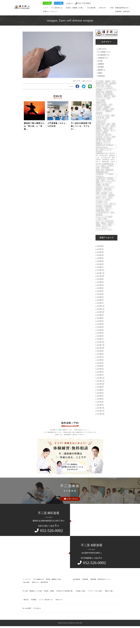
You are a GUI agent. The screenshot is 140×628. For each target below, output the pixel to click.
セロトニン (99, 221)
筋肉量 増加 (100, 210)
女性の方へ (103, 7)
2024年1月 (100, 339)
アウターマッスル (102, 204)
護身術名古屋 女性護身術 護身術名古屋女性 (105, 146)
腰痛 (112, 115)
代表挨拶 (85, 579)
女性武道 (99, 187)
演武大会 (99, 130)
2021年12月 (100, 408)
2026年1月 (100, 267)
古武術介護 (99, 134)
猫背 (113, 137)
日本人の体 (106, 141)
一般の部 (25, 599)
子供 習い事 (100, 117)
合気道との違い (81, 591)
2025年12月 (100, 270)
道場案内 (107, 107)
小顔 (110, 193)
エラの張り (99, 208)
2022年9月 (100, 387)
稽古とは (113, 204)
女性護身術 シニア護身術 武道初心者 (105, 175)
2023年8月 (100, 354)
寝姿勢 (103, 223)
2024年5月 (100, 327)
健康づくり (99, 182)
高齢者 (105, 128)
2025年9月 (100, 279)
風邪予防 (111, 195)
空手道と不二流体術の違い (65, 591)
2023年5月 (100, 363)
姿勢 (112, 109)
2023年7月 (100, 357)
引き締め (99, 107)
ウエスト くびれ (101, 119)
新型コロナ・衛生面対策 (40, 582)
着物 (97, 180)
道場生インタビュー (50, 11)
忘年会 (108, 199)
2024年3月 (100, 333)
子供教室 (33, 599)
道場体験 (99, 90)
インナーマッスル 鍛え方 (104, 87)
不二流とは (37, 608)
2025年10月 (100, 276)
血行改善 (99, 214)
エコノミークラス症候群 (104, 217)
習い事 (98, 141)
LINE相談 (47, 3)
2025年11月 (100, 273)
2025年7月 (100, 285)
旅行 (107, 210)
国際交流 (99, 143)
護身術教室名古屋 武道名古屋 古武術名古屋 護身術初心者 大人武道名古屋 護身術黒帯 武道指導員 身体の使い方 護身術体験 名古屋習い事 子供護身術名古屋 (105, 158)
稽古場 (106, 130)
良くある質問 (27, 608)
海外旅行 (99, 189)
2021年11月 (100, 411)
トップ (45, 7)
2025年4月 (100, 294)
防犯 (108, 124)
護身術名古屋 (100, 139)
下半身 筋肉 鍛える (102, 212)
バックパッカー (109, 187)
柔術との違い (109, 591)
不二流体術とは (57, 7)
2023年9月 (100, 351)
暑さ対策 (105, 185)
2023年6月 (100, 360)
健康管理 (113, 83)
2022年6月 (100, 393)
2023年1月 (100, 375)
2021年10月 (100, 414)
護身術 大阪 (100, 92)
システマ (108, 182)
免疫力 (98, 197)
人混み (110, 197)
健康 (113, 96)
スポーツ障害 (107, 225)
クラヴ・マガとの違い (95, 591)
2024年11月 (100, 309)
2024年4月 (100, 330)
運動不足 (107, 96)
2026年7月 (100, 249)
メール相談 (58, 3)
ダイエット (99, 111)
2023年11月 (100, 345)
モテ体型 (99, 202)
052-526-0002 (78, 3)
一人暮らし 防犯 (101, 219)
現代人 (103, 180)
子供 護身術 (105, 168)
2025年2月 (100, 300)
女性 (113, 81)
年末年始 (99, 137)
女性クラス (59, 599)
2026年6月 (100, 252)
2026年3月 (100, 261)
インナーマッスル (110, 90)
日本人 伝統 (100, 85)
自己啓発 (110, 178)
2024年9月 (100, 315)
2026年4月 (100, 258)
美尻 (107, 117)
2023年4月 (100, 366)
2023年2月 (100, 372)
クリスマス (99, 199)
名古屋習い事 (100, 178)
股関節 (98, 128)
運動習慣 (109, 92)
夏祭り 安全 (100, 170)
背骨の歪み (107, 189)
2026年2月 (100, 264)
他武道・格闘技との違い (75, 7)
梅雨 (113, 124)
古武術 (108, 85)
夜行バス (108, 208)
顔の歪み (99, 206)
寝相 (97, 223)
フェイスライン (101, 229)
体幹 (108, 98)
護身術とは (101, 70)
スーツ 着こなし (102, 227)
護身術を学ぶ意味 (102, 83)
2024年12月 (100, 306)
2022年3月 (100, 402)
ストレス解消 (100, 165)
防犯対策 (99, 113)
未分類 (100, 61)
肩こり (113, 130)
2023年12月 (100, 342)
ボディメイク (100, 98)
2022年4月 (100, 399)
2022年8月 (100, 390)
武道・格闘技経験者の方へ (120, 7)
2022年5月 (100, 396)
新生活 (98, 132)
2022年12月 (100, 378)
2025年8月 (100, 282)
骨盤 (97, 193)
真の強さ (108, 134)
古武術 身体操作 (108, 94)
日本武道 (99, 96)
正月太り (107, 137)
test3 (110, 229)
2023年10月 (100, 348)
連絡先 (100, 73)
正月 (104, 197)
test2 (105, 202)
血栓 (112, 212)
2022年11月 (100, 381)
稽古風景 (101, 67)
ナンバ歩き (111, 180)
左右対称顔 (107, 206)
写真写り (111, 223)
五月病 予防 (109, 221)
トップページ (27, 579)
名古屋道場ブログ (104, 55)
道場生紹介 (101, 76)
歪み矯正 (104, 193)
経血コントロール (105, 149)
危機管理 (108, 111)
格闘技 (105, 132)
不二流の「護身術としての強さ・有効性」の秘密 (38, 591)
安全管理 (99, 151)
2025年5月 (100, 291)
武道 (107, 126)
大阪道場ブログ (103, 58)
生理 (97, 168)
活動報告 (101, 64)
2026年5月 (100, 255)
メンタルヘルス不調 (102, 115)
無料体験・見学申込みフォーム (100, 579)
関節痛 (98, 225)
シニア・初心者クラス (46, 599)
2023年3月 (100, 369)
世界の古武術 (100, 124)
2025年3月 (100, 297)
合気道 (98, 109)
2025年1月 (100, 303)
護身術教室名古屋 (102, 172)
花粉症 (113, 126)
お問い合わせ (102, 49)
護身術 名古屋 (100, 102)
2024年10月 (100, 312)
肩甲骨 (109, 139)
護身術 (108, 81)
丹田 (110, 105)
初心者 (98, 94)
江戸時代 (110, 165)
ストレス (107, 143)
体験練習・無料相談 (122, 11)
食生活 (98, 191)
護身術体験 (109, 170)
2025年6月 (100, 288)
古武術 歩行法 (100, 122)
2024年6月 (100, 324)
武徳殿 (98, 185)
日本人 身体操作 (101, 105)
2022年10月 (100, 384)
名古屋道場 (91, 7)
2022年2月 (100, 405)
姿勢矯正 (105, 109)
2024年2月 (100, 336)
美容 (110, 128)
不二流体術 (99, 81)
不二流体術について (104, 52)
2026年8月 (100, 246)
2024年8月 (100, 318)
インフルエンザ (101, 195)
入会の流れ (26, 582)
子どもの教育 (100, 100)
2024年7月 (100, 321)
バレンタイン (107, 191)
